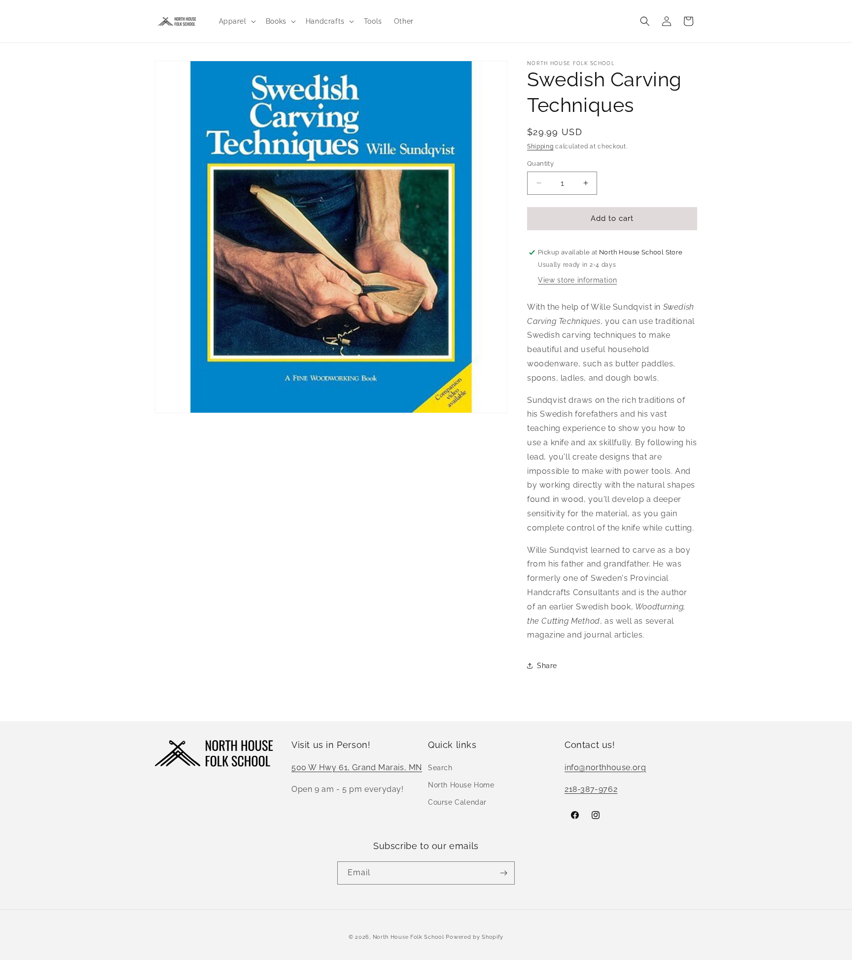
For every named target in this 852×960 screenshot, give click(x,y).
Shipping (540, 146)
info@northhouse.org (605, 767)
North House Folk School (408, 937)
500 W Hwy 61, (321, 767)
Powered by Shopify (474, 937)
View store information (577, 280)
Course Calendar (457, 802)
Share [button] (547, 666)
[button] (236, 21)
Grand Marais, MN (387, 767)
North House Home (461, 785)
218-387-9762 (591, 789)
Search (440, 768)
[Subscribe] (503, 873)
